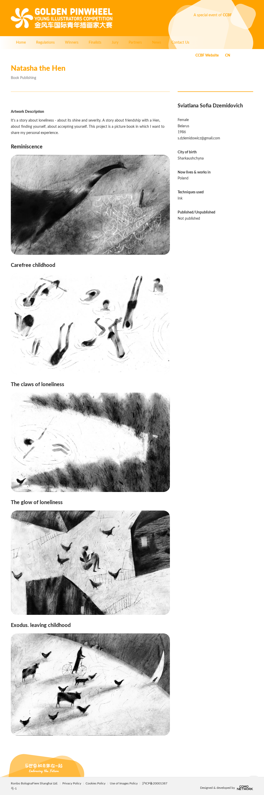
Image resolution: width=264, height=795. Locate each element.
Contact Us (180, 42)
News (156, 42)
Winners (71, 42)
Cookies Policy (96, 783)
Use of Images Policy (124, 783)
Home (21, 42)
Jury (115, 42)
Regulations (45, 42)
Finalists (95, 42)
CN (227, 55)
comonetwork (245, 787)
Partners (135, 42)
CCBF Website (207, 55)
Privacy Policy (71, 783)
